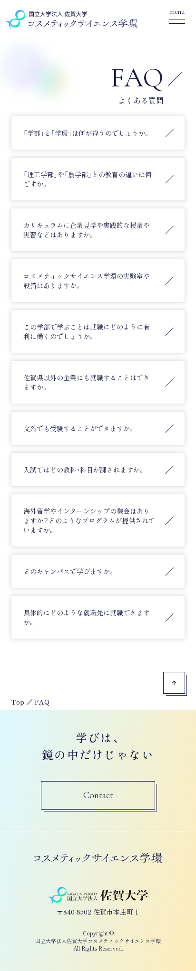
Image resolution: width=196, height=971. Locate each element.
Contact (98, 795)
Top (17, 701)
